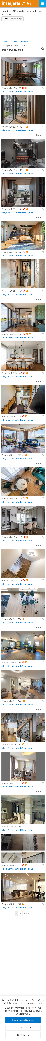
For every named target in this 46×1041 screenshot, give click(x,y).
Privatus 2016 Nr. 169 (11, 865)
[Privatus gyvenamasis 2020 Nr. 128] (23, 520)
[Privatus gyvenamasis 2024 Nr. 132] (23, 153)
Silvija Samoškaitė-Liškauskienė (17, 91)
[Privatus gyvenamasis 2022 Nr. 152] (23, 356)
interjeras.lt (6, 41)
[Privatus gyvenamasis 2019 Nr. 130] (23, 602)
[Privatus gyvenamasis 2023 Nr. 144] (23, 273)
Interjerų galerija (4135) (22, 41)
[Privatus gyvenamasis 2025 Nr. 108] (23, 109)
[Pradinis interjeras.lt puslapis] (19, 3)
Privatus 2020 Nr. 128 (11, 537)
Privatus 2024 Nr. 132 (11, 170)
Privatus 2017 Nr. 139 (11, 783)
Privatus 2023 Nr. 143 (11, 252)
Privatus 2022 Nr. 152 (11, 373)
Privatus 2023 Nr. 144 (11, 291)
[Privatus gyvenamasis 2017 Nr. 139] (23, 766)
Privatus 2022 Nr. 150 (11, 334)
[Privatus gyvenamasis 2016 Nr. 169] (23, 848)
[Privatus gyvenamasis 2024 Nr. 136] (23, 192)
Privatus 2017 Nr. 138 (11, 826)
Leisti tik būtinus (23, 1027)
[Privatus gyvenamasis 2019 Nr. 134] (23, 645)
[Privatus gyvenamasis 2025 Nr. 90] (23, 71)
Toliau (27, 913)
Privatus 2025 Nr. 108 (11, 127)
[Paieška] (41, 49)
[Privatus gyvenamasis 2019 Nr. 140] (23, 684)
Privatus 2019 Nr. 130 (11, 619)
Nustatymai (23, 1035)
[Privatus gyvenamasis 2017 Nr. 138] (23, 809)
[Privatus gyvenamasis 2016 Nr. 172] (23, 887)
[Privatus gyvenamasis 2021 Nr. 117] (23, 438)
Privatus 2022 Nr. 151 (11, 416)
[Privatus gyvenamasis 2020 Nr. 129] (23, 563)
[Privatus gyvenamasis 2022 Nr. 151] (23, 399)
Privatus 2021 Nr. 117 (11, 455)
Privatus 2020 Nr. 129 (11, 580)
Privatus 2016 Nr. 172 (11, 904)
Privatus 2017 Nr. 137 (11, 744)
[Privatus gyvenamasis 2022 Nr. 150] (23, 317)
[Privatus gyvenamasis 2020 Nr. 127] (23, 481)
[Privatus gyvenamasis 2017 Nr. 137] (23, 727)
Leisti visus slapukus (23, 1020)
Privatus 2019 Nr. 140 (11, 701)
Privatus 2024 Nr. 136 (11, 209)
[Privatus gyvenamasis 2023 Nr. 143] (23, 235)
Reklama (37, 135)
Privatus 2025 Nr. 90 (11, 88)
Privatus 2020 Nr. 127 (11, 498)
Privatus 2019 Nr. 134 (11, 662)
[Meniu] (42, 3)
